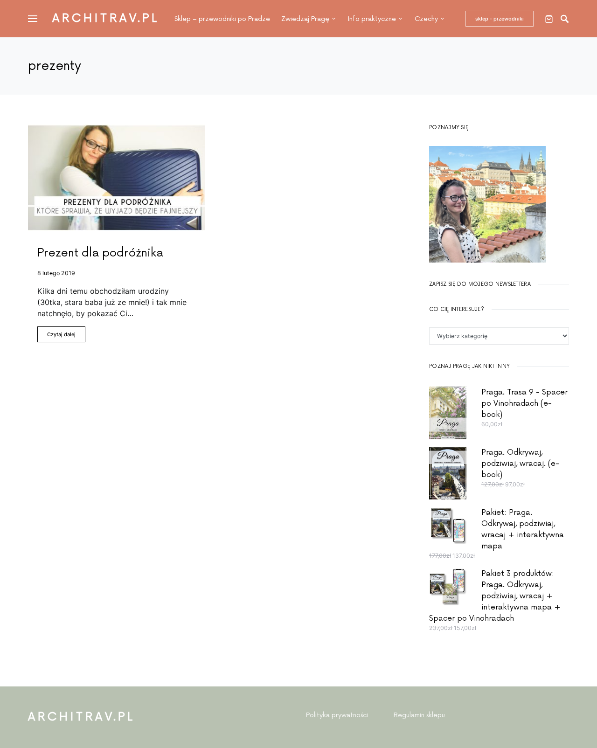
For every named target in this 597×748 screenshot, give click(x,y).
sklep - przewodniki (499, 18)
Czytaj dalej (61, 334)
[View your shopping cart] (549, 18)
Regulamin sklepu (419, 715)
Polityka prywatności (337, 715)
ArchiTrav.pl (106, 18)
